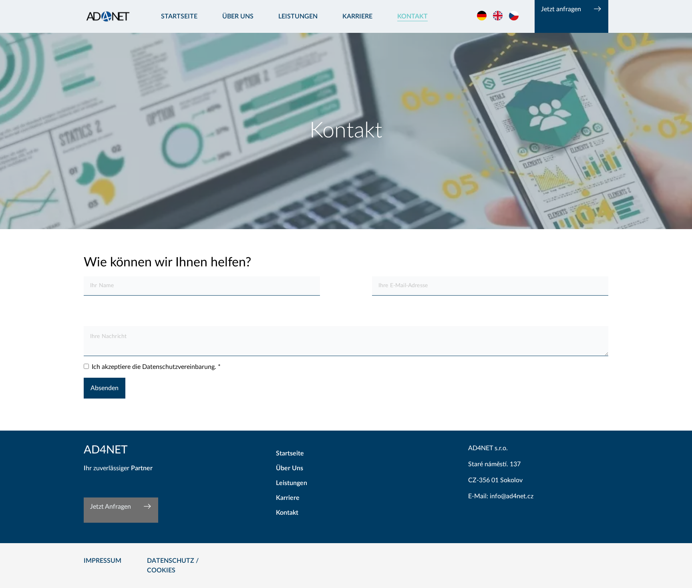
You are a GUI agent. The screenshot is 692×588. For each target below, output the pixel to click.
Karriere (357, 16)
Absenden (105, 388)
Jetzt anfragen (561, 9)
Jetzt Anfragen (110, 506)
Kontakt (412, 16)
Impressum (102, 561)
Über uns (237, 16)
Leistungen (298, 16)
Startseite (179, 16)
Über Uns (289, 468)
